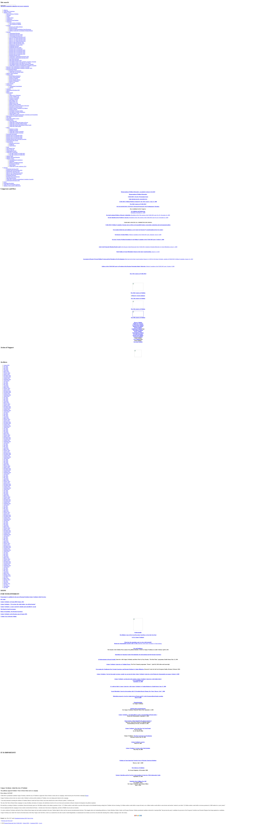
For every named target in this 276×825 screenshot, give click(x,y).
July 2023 (5, 413)
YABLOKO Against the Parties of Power (18, 122)
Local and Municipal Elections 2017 (17, 37)
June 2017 (5, 507)
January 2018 (6, 498)
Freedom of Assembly (14, 98)
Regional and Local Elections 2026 (14, 138)
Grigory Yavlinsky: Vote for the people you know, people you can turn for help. (116, 674)
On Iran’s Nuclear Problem (119, 239)
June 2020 (5, 460)
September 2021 (7, 441)
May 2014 (5, 555)
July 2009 (5, 587)
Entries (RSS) (26, 823)
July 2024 (5, 397)
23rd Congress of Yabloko (15, 24)
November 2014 (7, 547)
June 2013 (5, 569)
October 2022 (6, 424)
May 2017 (5, 508)
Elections (8, 32)
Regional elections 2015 (14, 55)
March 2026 (6, 371)
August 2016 (6, 520)
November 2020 (7, 454)
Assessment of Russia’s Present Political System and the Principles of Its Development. (104, 259)
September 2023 (7, 410)
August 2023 (6, 411)
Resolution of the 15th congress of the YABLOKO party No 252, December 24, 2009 (148, 217)
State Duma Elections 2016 (15, 60)
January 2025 (6, 389)
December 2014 (7, 546)
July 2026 (5, 366)
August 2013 (6, 566)
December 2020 (7, 453)
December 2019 (7, 468)
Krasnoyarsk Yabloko (138, 335)
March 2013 (6, 573)
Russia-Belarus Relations (15, 76)
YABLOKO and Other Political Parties (18, 123)
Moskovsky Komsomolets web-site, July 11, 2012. (126, 643)
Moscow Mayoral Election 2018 (16, 42)
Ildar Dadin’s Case (13, 100)
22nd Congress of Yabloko (12, 14)
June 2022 (5, 429)
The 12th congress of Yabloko (138, 298)
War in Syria (12, 82)
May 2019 (5, 477)
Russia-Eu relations (13, 78)
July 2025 (5, 382)
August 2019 (6, 473)
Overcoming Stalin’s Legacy (12, 118)
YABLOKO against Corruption (16, 131)
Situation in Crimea (13, 129)
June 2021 (5, 445)
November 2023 (7, 407)
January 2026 (6, 374)
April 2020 (5, 463)
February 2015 (6, 543)
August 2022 (6, 427)
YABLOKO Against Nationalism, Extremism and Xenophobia (23, 114)
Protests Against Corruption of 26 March (18, 108)
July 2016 (5, 521)
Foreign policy (9, 74)
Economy (8, 25)
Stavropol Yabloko (138, 341)
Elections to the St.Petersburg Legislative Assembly (18, 66)
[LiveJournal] (136, 815)
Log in (40, 823)
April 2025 (5, 385)
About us (5, 10)
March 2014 (6, 557)
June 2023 (5, 414)
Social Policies (9, 141)
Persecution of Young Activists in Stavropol (19, 105)
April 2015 (5, 541)
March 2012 (6, 578)
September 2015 (7, 534)
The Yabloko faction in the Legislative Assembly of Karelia (22, 61)
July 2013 (5, 568)
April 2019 (5, 479)
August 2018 (6, 489)
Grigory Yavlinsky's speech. (138, 742)
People (5, 182)
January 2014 (6, 560)
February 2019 (6, 481)
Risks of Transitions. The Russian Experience (12, 611)
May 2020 (5, 462)
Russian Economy (13, 28)
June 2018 (5, 491)
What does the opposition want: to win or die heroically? (138, 642)
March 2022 (6, 433)
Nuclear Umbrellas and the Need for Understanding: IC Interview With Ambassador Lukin (138, 775)
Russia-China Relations (14, 77)
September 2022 (7, 426)
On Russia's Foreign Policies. (122, 234)
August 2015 (6, 535)
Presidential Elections (14, 46)
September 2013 (7, 565)
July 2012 (5, 577)
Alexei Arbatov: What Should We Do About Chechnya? (138, 721)
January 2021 (6, 451)
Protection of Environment (15, 70)
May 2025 (5, 384)
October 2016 (6, 517)
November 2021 (7, 438)
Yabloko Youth (9, 156)
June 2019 (5, 476)
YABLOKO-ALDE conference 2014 (17, 166)
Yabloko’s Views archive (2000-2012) (12, 185)
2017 (10, 94)
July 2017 (5, 506)
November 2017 (7, 500)
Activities (8, 15)
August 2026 (6, 365)
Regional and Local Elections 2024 (14, 136)
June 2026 (5, 367)
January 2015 (6, 544)
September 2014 (7, 550)
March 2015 (6, 542)
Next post (10, 820)
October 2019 (6, 471)
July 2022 (5, 428)
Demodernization (138, 702)
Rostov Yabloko (138, 331)
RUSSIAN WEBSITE (23, 6)
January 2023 (6, 420)
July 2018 (5, 490)
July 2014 (5, 552)
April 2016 (5, 525)
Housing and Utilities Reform (16, 26)
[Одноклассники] (138, 815)
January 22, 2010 (138, 251)
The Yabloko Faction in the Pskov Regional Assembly (21, 64)
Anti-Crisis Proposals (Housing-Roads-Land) (110, 246)
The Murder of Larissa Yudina (16, 110)
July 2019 (5, 475)
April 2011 (5, 582)
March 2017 (6, 511)
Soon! (7, 147)
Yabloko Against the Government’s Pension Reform (21, 30)
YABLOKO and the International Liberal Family (20, 125)
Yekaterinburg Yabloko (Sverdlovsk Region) (138, 333)
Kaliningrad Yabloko (137, 329)
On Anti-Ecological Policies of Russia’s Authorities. (118, 215)
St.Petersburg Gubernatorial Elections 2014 (19, 56)
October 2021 (6, 440)
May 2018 (5, 493)
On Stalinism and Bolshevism (138, 211)
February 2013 (6, 574)
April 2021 (5, 448)
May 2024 (5, 400)
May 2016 (5, 524)
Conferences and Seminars (12, 20)
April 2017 (5, 510)
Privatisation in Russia (14, 163)
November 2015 (7, 532)
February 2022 (6, 435)
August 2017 (6, 504)
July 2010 (5, 584)
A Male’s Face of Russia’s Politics (9, 616)
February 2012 (6, 579)
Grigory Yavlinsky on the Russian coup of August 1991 (14, 614)
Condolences (9, 19)
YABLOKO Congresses (9, 11)
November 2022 (7, 423)
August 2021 (6, 442)
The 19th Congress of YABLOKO (17, 154)
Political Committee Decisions (16, 162)
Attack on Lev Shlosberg (15, 95)
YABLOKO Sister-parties (15, 126)
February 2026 (6, 373)
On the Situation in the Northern (116, 217)
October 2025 (6, 378)
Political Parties (9, 119)
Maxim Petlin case (13, 101)
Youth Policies (12, 145)
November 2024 (7, 392)
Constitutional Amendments (15, 86)
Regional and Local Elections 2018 (17, 51)
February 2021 (6, 450)
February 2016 (6, 528)
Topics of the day (10, 149)
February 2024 (6, 404)
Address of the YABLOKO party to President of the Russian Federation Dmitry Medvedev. (124, 266)
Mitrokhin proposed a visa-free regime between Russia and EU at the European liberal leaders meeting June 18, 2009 (138, 697)
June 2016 (5, 522)
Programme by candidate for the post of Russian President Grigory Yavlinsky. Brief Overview (23, 597)
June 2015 (5, 538)
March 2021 (6, 449)
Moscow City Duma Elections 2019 (17, 39)
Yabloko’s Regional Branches (13, 157)
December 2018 (7, 484)
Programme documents (11, 134)
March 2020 (6, 464)
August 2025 (6, 380)
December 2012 (7, 575)
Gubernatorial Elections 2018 (15, 34)
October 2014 (6, 548)
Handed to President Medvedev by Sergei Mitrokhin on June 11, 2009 (161, 246)
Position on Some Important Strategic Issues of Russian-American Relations (138, 760)
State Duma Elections (14, 59)
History (8, 91)
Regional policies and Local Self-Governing (16, 139)
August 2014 (6, 551)
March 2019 (6, 480)
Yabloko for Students (138, 323)
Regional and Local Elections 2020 (17, 54)
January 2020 (6, 467)
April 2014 (5, 556)
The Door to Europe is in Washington (143, 735)
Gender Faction (9, 83)
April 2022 (5, 432)
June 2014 (5, 553)
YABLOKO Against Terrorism (16, 132)
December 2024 (7, 391)
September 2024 (7, 395)
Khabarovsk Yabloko (138, 326)
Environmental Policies (11, 69)
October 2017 (6, 502)
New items (8, 117)
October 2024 (6, 393)
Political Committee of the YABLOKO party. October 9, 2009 (160, 266)
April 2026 (5, 370)
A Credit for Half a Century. (117, 686)
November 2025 (7, 376)
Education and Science (14, 143)
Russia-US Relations (14, 81)
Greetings (8, 88)
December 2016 (7, 515)
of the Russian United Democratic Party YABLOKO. (133, 246)
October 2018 (6, 486)
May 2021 (5, 446)
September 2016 (7, 519)
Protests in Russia (13, 109)
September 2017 (7, 503)
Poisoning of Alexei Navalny (15, 107)
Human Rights (9, 92)
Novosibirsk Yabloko (138, 330)
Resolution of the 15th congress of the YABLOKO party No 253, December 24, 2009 (150, 215)
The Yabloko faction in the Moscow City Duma (20, 63)
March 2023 (6, 418)
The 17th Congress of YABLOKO (138, 273)
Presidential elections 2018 (15, 47)
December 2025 (7, 375)
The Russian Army (10, 148)
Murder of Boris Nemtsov (15, 104)
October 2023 (6, 409)
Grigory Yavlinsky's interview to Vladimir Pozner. (118, 664)
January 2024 (6, 405)
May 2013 (5, 570)
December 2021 (7, 437)
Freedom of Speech (13, 99)
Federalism (11, 161)
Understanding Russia (11, 150)
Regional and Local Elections (16, 48)
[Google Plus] (135, 815)
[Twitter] (139, 815)
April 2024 (5, 401)
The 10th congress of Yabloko (138, 317)
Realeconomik (138, 632)
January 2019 (6, 482)
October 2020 (6, 455)
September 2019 (7, 472)
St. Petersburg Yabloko (138, 325)
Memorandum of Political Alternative (14, 116)
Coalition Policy (10, 17)
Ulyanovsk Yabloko (138, 336)
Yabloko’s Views (7, 12)
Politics (8, 127)
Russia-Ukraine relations (14, 79)
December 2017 (7, 499)
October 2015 (6, 533)
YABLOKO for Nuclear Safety (16, 72)
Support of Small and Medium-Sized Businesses (20, 29)
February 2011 (6, 583)
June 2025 (5, 383)
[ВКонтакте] (141, 815)
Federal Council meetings (12, 73)
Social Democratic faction (12, 140)
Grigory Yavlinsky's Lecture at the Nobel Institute (138, 748)
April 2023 (5, 416)
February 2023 (6, 419)
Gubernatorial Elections (14, 33)
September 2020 (7, 457)
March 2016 (6, 526)
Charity (8, 16)
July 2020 (5, 459)
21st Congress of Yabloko (15, 23)
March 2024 (6, 402)
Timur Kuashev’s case (14, 113)
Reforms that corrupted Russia (138, 708)
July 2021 (5, 444)
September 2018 (7, 488)
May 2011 (5, 581)
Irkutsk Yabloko (138, 327)
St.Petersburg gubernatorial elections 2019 (18, 57)
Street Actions (12, 165)
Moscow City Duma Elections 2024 (17, 41)
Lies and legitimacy (138, 648)
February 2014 (6, 559)
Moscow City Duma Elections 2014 (17, 38)
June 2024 (5, 398)
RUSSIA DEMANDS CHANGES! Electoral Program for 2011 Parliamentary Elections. (138, 206)
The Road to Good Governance (8, 609)
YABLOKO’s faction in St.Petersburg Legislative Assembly (22, 65)
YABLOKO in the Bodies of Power (11, 184)
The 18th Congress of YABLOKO (17, 153)
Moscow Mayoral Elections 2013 (16, 43)
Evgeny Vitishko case (14, 96)
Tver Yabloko (136, 339)
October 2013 (6, 564)
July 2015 (5, 537)
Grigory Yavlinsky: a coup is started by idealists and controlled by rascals (18, 606)
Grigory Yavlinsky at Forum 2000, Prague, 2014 (12, 601)
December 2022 (7, 422)
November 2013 (7, 563)
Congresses (9, 21)
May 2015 (5, 539)
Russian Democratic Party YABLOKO (13, 823)
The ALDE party (13, 121)
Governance (9, 85)
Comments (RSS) (34, 823)
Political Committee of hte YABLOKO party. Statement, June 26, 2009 (145, 234)
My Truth (3, 599)
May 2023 (5, 415)
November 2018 (7, 485)
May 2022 (5, 431)
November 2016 (7, 516)
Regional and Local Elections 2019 (17, 52)
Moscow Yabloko (138, 322)
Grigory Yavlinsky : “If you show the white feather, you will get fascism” (18, 604)
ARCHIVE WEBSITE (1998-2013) (9, 6)
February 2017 (6, 512)
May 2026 (5, 369)
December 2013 (7, 561)
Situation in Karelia (13, 130)
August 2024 (6, 396)
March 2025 (6, 387)
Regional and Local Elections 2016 (17, 50)
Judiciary (11, 87)
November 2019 (7, 469)
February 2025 (6, 388)
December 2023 (7, 406)
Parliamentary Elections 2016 (15, 45)
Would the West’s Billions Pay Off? (138, 781)
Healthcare (11, 144)
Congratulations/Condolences (16, 160)
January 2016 (6, 529)
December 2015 (7, 530)
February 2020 (6, 466)
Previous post (4, 820)
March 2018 (6, 495)
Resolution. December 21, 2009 (138, 212)
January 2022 (6, 436)
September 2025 (7, 379)
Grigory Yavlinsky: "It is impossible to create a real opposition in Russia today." (138, 714)
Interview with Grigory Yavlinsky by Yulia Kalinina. (150, 643)
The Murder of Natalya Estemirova (17, 112)
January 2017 (6, 513)
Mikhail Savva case (13, 103)
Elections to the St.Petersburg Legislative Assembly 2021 (19, 68)
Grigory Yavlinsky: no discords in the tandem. (125, 679)
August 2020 (6, 458)
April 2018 (5, 494)
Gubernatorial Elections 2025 (15, 35)
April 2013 (5, 572)
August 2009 (6, 586)
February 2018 (6, 497)
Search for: (3, 5)
